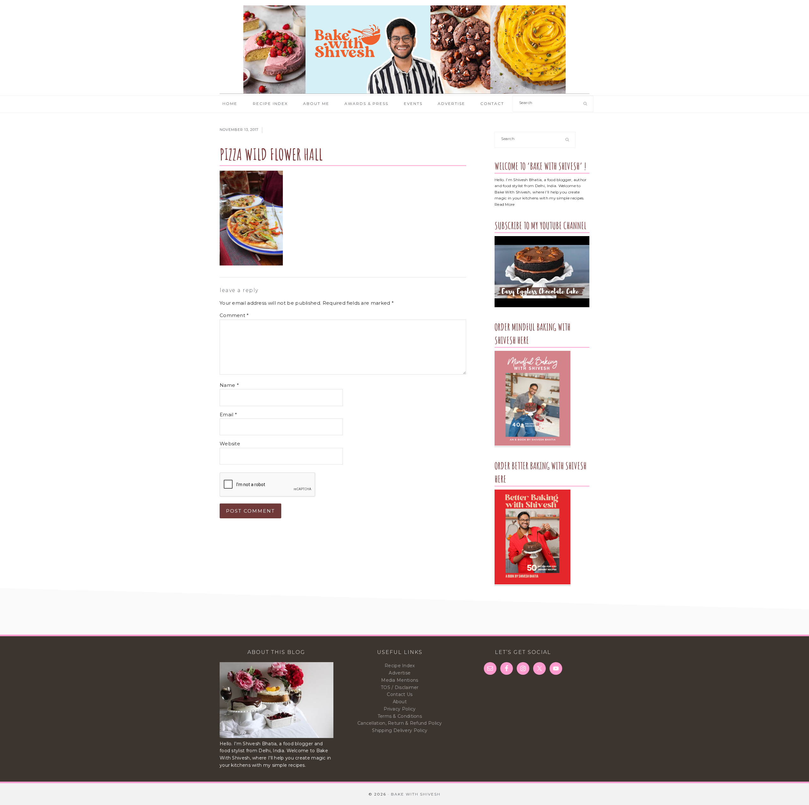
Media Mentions (399, 680)
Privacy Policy (400, 709)
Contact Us (399, 694)
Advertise (400, 673)
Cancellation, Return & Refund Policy (399, 723)
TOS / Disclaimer (400, 687)
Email (228, 415)
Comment (234, 315)
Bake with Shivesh (404, 49)
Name (229, 385)
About (400, 701)
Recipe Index (400, 665)
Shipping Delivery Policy (399, 730)
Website (230, 444)
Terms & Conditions (400, 716)
